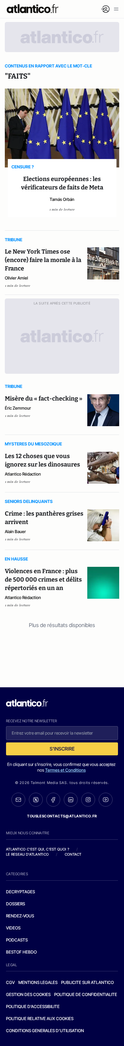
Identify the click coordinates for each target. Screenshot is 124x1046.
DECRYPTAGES (20, 891)
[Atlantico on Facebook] (53, 800)
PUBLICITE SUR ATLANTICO (87, 982)
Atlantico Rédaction (23, 473)
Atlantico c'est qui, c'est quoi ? (37, 849)
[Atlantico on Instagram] (88, 800)
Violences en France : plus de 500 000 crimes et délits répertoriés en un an (43, 579)
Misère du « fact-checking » (43, 398)
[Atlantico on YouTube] (106, 800)
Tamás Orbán (62, 199)
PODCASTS (17, 939)
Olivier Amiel (16, 277)
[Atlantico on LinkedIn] (71, 800)
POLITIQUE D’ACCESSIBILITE (33, 1006)
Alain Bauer (15, 531)
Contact (73, 854)
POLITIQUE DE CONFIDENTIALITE (85, 994)
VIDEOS (13, 927)
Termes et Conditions (65, 770)
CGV (10, 982)
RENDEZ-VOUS (20, 915)
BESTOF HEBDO (21, 951)
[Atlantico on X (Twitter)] (36, 800)
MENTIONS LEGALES (37, 982)
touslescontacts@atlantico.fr (62, 816)
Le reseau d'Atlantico (27, 854)
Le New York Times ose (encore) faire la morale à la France (43, 260)
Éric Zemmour (18, 408)
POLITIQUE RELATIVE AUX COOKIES (39, 1018)
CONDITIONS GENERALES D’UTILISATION (45, 1030)
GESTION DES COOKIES (28, 994)
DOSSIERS (15, 903)
